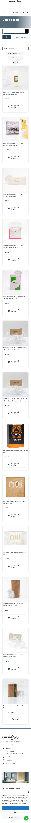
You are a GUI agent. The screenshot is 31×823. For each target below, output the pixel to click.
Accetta (15, 808)
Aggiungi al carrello (15, 106)
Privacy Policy (12, 821)
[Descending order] (23, 53)
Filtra (7, 37)
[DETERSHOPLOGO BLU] (15, 13)
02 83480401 (10, 745)
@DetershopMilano (11, 763)
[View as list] (17, 62)
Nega (15, 812)
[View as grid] (13, 62)
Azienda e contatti (11, 757)
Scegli (17, 719)
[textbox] (15, 48)
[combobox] (15, 48)
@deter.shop (9, 760)
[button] (28, 792)
